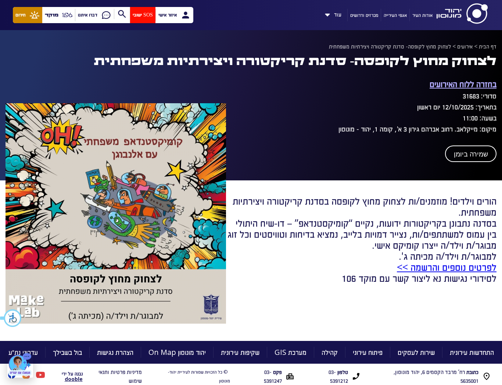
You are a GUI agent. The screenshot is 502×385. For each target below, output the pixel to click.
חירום (20, 15)
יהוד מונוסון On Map (177, 352)
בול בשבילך (67, 352)
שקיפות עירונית (240, 352)
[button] (11, 318)
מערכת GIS (290, 352)
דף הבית (487, 46)
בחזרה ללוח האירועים (463, 84)
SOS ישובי (143, 15)
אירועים (465, 46)
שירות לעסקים (416, 352)
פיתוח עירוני (368, 352)
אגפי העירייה (395, 14)
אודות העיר (422, 14)
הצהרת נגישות (115, 352)
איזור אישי (167, 15)
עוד (337, 13)
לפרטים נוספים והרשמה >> (446, 267)
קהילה (330, 352)
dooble (74, 378)
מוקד (51, 15)
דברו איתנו (87, 15)
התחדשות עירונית (472, 352)
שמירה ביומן (471, 154)
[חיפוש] (122, 14)
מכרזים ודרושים (364, 14)
